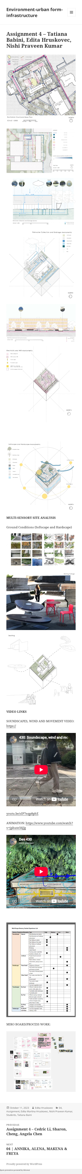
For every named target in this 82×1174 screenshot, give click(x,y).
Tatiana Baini (24, 1115)
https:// (11, 726)
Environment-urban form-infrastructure (34, 12)
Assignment (13, 1111)
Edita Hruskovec (44, 1107)
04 (60, 1107)
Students (11, 1115)
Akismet (26, 1170)
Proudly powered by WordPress (24, 1164)
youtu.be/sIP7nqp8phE (22, 813)
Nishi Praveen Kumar (60, 1111)
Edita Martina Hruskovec (34, 1111)
